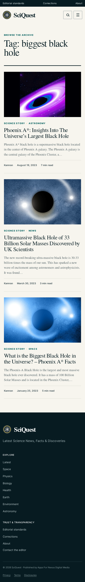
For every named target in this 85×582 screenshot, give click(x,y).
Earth (6, 497)
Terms (17, 575)
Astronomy (9, 511)
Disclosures (30, 575)
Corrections (50, 3)
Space (7, 469)
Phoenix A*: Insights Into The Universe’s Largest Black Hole (36, 132)
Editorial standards (13, 3)
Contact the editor (14, 550)
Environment (11, 504)
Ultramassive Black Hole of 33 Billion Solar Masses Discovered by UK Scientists (42, 243)
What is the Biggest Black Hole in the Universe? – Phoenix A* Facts (40, 358)
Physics (7, 476)
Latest (7, 462)
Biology (7, 483)
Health (7, 490)
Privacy (6, 575)
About (79, 3)
